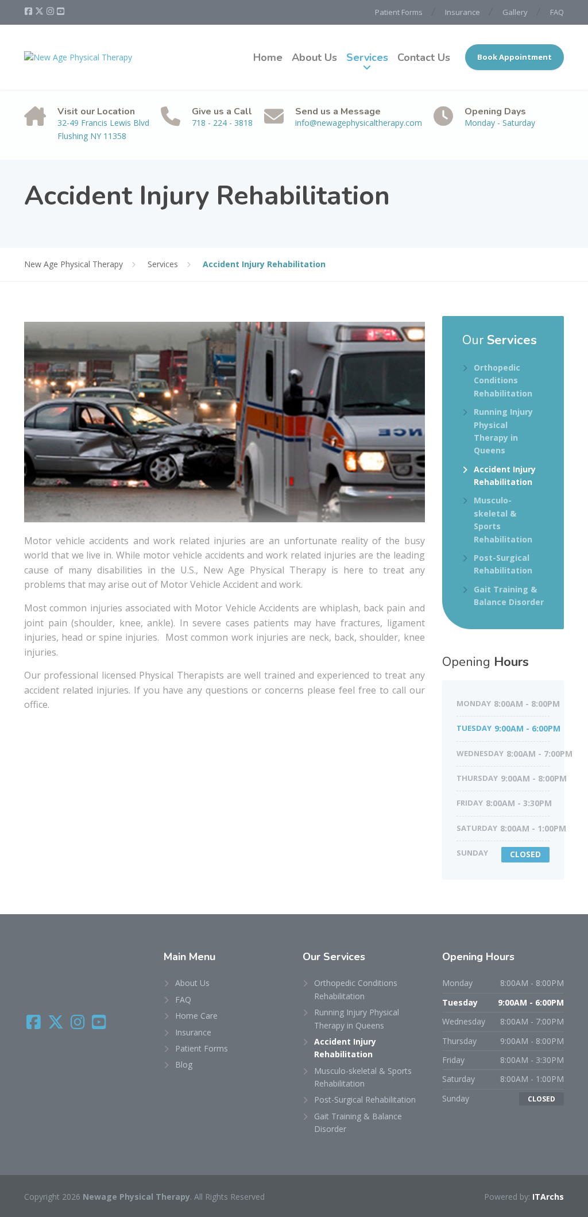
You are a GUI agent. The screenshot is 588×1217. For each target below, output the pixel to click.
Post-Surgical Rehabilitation (503, 564)
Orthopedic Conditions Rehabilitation (503, 380)
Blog (183, 1064)
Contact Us (423, 57)
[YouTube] (60, 11)
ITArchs (548, 1196)
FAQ (557, 12)
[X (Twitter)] (40, 11)
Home (268, 57)
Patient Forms (399, 12)
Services (367, 57)
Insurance (462, 12)
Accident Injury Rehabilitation (505, 475)
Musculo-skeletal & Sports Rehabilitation (503, 519)
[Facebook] (29, 11)
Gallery (515, 12)
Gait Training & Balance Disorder (509, 595)
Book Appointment (514, 57)
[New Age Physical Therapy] (78, 57)
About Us (314, 57)
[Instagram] (51, 11)
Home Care (196, 1015)
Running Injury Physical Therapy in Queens (503, 431)
